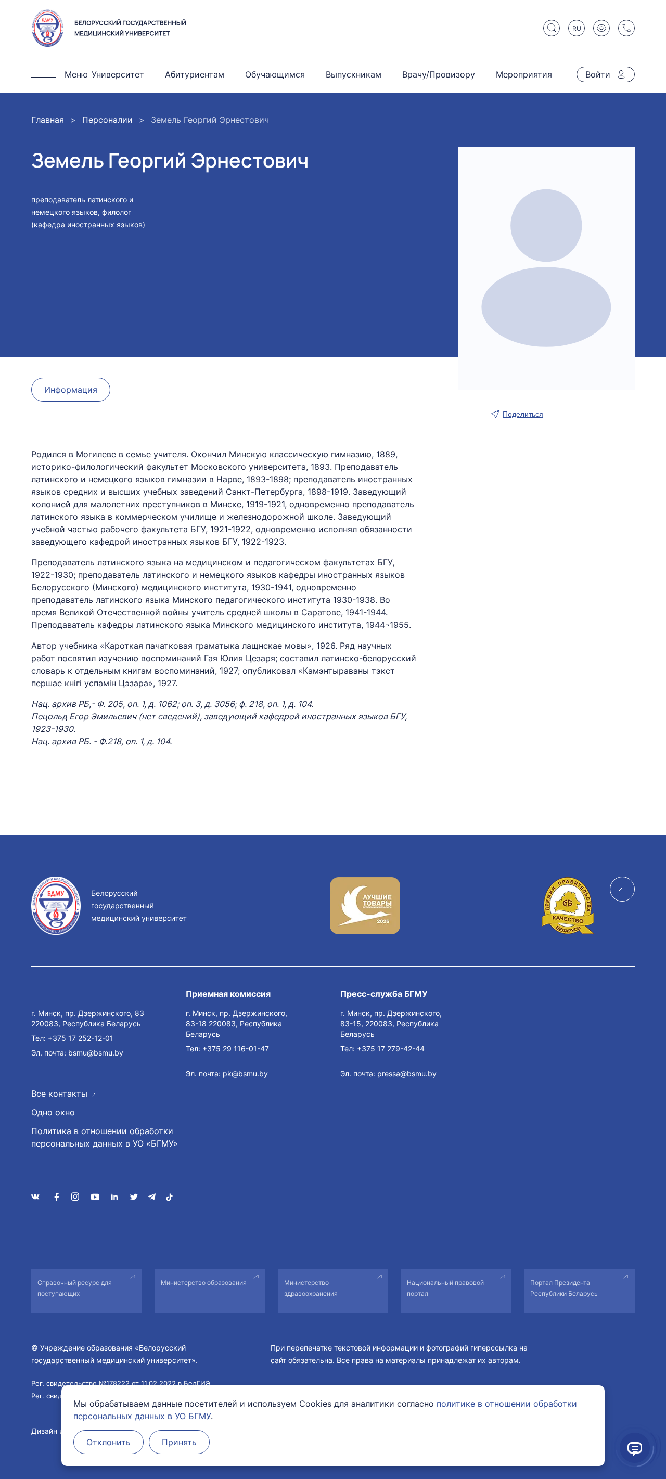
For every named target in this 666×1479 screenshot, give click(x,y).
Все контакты (59, 1093)
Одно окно (53, 1112)
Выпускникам (353, 74)
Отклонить (108, 1442)
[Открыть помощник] (635, 1448)
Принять (179, 1442)
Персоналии (107, 119)
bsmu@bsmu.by (95, 1052)
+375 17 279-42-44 (391, 1048)
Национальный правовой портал (445, 1288)
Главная (47, 119)
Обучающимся (275, 74)
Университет (118, 74)
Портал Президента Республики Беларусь (564, 1288)
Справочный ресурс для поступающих (74, 1288)
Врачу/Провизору (438, 74)
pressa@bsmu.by (407, 1073)
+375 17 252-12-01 (80, 1038)
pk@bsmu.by (245, 1073)
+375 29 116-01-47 (235, 1048)
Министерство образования (204, 1283)
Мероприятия (524, 74)
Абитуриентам (194, 74)
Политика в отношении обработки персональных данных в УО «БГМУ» (104, 1137)
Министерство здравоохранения (311, 1288)
